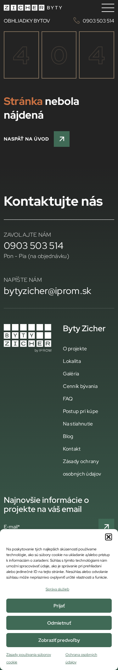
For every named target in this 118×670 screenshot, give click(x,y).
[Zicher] (33, 8)
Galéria (71, 373)
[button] (108, 537)
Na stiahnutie (78, 423)
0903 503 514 (34, 245)
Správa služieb (57, 589)
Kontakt (72, 449)
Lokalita (72, 361)
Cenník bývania (80, 386)
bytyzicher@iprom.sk (48, 290)
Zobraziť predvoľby (59, 640)
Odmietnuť (59, 623)
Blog (68, 436)
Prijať (59, 606)
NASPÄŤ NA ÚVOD (26, 139)
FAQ (68, 398)
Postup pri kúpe (80, 411)
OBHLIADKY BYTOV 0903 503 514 (59, 21)
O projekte (75, 348)
